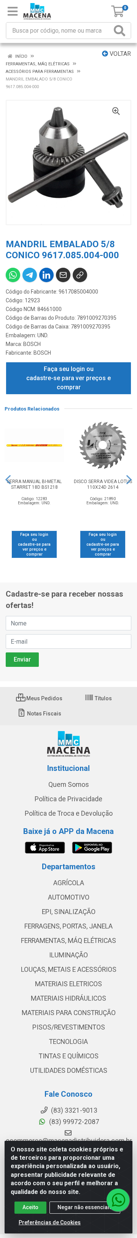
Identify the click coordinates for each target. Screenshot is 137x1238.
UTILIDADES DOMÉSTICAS (68, 1070)
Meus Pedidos (43, 698)
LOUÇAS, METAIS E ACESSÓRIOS (68, 969)
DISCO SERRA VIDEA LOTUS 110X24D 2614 (103, 484)
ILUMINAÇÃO (68, 955)
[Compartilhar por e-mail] (63, 275)
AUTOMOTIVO (68, 897)
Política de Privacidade (68, 799)
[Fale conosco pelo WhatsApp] (118, 1200)
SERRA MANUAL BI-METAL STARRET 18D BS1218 (34, 484)
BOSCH (32, 344)
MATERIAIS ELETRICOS (68, 984)
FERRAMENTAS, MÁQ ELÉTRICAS (68, 940)
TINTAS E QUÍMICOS (69, 1056)
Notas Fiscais (43, 714)
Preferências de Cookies (50, 1222)
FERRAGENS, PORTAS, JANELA (68, 926)
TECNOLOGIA (68, 1041)
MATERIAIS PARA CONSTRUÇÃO (69, 1013)
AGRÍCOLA (68, 883)
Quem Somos (68, 784)
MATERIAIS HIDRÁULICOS (68, 998)
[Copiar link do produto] (80, 275)
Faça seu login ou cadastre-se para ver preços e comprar (68, 378)
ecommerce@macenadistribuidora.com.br (69, 1141)
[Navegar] (8, 480)
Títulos (103, 698)
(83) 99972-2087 (73, 1122)
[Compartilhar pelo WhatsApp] (13, 275)
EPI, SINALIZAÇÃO (69, 912)
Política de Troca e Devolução (69, 813)
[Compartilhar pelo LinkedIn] (46, 275)
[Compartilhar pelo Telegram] (29, 275)
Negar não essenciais (84, 1207)
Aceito (30, 1207)
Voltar (119, 53)
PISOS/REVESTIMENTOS (68, 1027)
